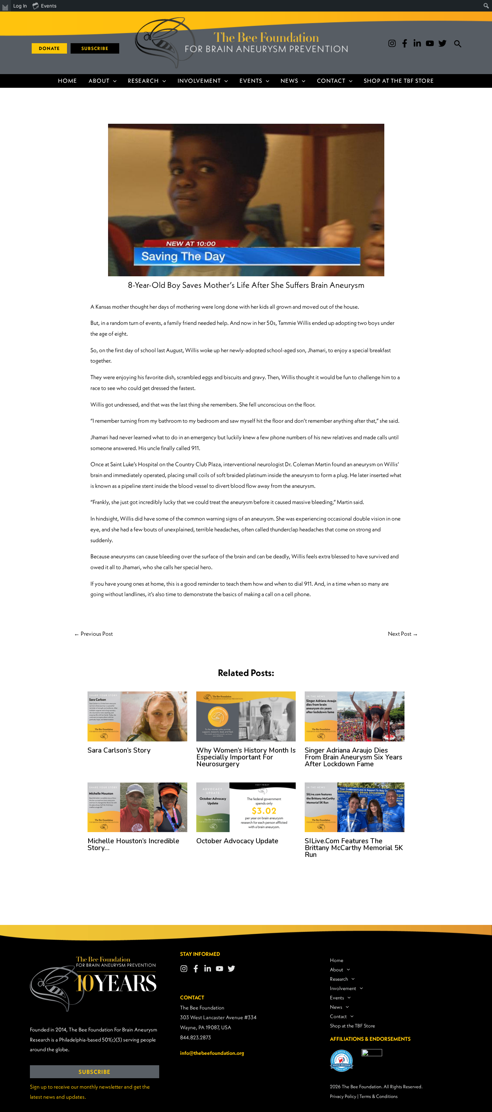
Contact (331, 80)
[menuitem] (5, 6)
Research (143, 80)
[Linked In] (207, 968)
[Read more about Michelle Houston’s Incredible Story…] (137, 806)
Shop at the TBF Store (399, 80)
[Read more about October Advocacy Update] (246, 806)
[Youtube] (430, 43)
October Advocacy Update (237, 841)
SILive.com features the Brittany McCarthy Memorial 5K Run (354, 847)
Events (251, 80)
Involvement (199, 80)
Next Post (403, 633)
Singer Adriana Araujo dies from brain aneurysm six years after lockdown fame (353, 757)
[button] (46, 48)
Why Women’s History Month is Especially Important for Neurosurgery (246, 757)
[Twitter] (442, 43)
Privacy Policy (343, 1096)
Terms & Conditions (378, 1096)
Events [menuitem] (49, 6)
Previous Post (93, 633)
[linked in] (417, 43)
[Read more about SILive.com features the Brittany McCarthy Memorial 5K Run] (354, 806)
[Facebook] (405, 43)
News (289, 80)
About (99, 80)
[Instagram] (392, 43)
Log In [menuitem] (20, 6)
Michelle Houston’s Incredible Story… (133, 844)
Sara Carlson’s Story (119, 750)
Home (67, 80)
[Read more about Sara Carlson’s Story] (137, 715)
